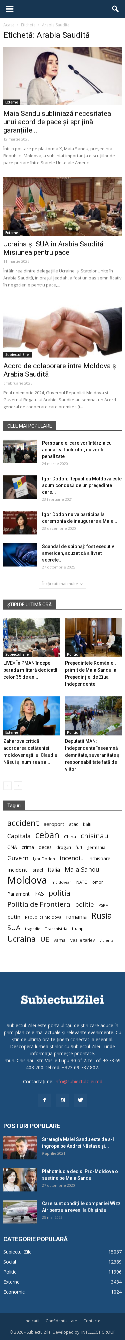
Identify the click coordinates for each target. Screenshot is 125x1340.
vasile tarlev (82, 940)
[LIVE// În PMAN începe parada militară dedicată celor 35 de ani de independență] (31, 637)
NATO (82, 882)
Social (9, 1262)
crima (28, 847)
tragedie (32, 928)
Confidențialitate (61, 1321)
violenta (107, 940)
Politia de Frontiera (38, 904)
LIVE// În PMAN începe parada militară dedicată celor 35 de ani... (30, 670)
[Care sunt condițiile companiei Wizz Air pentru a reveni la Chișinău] (20, 1211)
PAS (39, 893)
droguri (63, 847)
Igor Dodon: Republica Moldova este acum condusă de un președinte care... (82, 485)
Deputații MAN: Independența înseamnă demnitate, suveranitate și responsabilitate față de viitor (93, 755)
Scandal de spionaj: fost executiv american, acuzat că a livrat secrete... (78, 553)
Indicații (32, 1321)
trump (78, 928)
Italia (54, 869)
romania (76, 916)
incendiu (72, 858)
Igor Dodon (44, 859)
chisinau (94, 835)
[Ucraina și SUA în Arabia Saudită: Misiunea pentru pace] (62, 206)
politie (84, 904)
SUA (13, 927)
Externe (11, 102)
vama (60, 940)
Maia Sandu (82, 869)
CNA (12, 847)
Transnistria (56, 928)
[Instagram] (62, 1100)
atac (73, 824)
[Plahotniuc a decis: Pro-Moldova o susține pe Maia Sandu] (20, 1179)
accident (23, 822)
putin (13, 916)
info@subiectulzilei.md (78, 1081)
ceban (47, 834)
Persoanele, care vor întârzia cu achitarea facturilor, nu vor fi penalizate (77, 449)
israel (37, 870)
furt (79, 847)
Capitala (19, 836)
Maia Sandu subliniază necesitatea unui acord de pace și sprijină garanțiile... (57, 121)
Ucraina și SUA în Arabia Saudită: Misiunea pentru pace (54, 248)
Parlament (18, 894)
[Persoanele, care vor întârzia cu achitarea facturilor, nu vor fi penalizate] (20, 451)
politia (59, 892)
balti (87, 824)
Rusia (101, 915)
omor (97, 882)
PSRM (104, 905)
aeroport (54, 824)
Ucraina (21, 938)
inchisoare (99, 858)
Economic (14, 1292)
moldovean (62, 882)
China (70, 837)
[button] (115, 9)
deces (45, 847)
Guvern (17, 857)
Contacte (91, 1321)
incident (17, 869)
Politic (72, 654)
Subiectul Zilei (17, 354)
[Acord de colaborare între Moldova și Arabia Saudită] (62, 328)
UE (44, 939)
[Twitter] (80, 1100)
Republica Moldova (43, 917)
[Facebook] (44, 1100)
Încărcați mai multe (60, 584)
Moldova (27, 880)
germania (96, 847)
